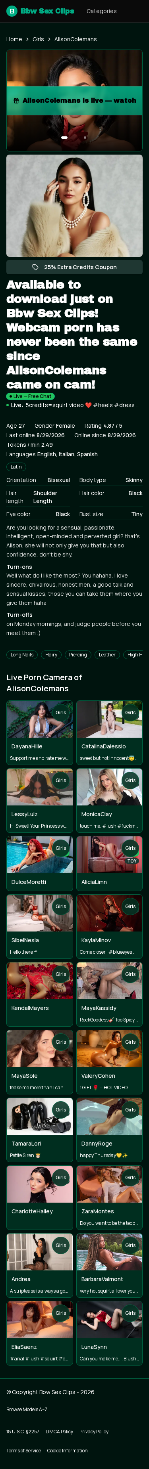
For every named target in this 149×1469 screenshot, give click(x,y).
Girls (38, 39)
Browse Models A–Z (27, 1409)
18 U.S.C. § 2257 (22, 1431)
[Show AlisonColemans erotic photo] (64, 137)
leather (107, 654)
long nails (22, 654)
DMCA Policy (59, 1431)
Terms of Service (23, 1450)
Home (14, 39)
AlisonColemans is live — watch (82, 103)
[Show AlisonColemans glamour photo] (85, 137)
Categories (102, 11)
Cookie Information (67, 1450)
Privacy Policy (93, 1431)
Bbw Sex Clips (42, 11)
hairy (51, 654)
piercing (78, 654)
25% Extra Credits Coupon (84, 268)
